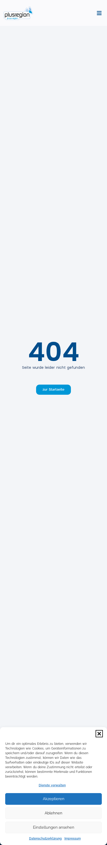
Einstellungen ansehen (53, 827)
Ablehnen (53, 813)
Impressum (72, 838)
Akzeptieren (53, 798)
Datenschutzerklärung (45, 838)
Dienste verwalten (52, 785)
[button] (99, 733)
